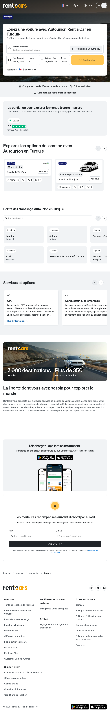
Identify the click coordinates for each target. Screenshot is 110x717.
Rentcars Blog (11, 653)
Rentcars (7, 573)
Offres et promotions (14, 636)
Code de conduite (85, 630)
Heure (31, 58)
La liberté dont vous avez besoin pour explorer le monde (48, 390)
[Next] (104, 148)
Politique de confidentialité (89, 610)
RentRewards (11, 630)
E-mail (59, 531)
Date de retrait (18, 58)
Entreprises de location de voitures (17, 612)
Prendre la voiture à (20, 47)
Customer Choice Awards (17, 658)
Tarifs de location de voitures (19, 605)
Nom (11, 531)
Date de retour (51, 58)
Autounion (34, 573)
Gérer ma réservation (15, 678)
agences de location (65, 375)
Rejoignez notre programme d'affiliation (54, 626)
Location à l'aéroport (14, 625)
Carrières (80, 645)
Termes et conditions (86, 625)
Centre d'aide (11, 683)
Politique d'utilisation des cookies (88, 618)
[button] (16, 120)
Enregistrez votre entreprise (54, 608)
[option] (13, 180)
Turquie (47, 573)
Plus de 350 (68, 370)
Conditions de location (15, 695)
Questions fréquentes (15, 689)
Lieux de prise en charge (16, 619)
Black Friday (10, 647)
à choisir (12, 375)
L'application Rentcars (15, 642)
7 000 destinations (29, 370)
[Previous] (98, 148)
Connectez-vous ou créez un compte (23, 672)
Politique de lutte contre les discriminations (89, 638)
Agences (20, 573)
